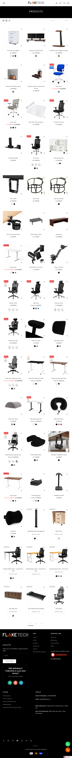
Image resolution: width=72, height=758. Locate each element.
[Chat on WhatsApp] (67, 744)
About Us (53, 637)
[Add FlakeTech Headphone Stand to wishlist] (67, 433)
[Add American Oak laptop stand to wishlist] (21, 65)
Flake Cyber (59, 608)
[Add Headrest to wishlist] (21, 510)
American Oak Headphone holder (59, 50)
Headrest (13, 531)
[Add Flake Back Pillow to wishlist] (67, 319)
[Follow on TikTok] (22, 741)
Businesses (54, 640)
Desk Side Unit (13, 608)
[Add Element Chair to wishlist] (21, 281)
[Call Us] (67, 749)
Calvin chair (13, 122)
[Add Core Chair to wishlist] (44, 136)
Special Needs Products (39, 652)
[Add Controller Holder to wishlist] (21, 136)
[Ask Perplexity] (21, 683)
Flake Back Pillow (59, 340)
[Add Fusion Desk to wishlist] (21, 474)
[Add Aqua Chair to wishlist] (67, 65)
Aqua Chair (59, 86)
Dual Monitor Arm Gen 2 (36, 267)
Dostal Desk (13, 267)
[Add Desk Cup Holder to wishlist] (67, 177)
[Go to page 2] (41, 624)
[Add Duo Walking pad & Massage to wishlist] (44, 587)
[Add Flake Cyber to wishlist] (67, 587)
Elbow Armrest (59, 267)
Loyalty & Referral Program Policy (12, 707)
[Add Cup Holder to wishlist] (44, 177)
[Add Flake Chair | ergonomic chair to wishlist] (21, 357)
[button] (68, 757)
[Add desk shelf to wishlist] (67, 213)
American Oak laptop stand (13, 86)
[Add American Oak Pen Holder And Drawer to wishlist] (44, 65)
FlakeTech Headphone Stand (59, 455)
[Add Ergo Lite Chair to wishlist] (67, 281)
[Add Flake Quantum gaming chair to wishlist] (21, 433)
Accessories (36, 646)
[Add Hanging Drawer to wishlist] (44, 474)
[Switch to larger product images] (3, 20)
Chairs (34, 640)
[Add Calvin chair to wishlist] (21, 101)
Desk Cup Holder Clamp (13, 234)
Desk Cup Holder (58, 198)
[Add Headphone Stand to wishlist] (67, 474)
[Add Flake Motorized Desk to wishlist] (44, 397)
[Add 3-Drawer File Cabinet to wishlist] (21, 29)
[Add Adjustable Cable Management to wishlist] (44, 510)
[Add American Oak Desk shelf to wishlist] (44, 29)
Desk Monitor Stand (35, 234)
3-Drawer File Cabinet (13, 50)
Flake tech (32, 749)
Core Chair (36, 158)
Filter (66, 20)
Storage (35, 643)
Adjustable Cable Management (36, 531)
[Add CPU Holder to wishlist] (21, 177)
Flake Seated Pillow (36, 455)
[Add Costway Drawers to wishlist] (67, 136)
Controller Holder (13, 158)
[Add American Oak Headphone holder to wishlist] (67, 29)
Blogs (52, 646)
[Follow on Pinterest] (13, 741)
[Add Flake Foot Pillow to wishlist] (21, 397)
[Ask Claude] (15, 683)
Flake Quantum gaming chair (13, 455)
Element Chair (13, 303)
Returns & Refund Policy (9, 701)
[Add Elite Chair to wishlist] (44, 281)
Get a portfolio (55, 643)
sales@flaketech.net (44, 699)
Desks (34, 637)
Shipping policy (7, 704)
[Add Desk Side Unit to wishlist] (21, 587)
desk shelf (59, 234)
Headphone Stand (59, 495)
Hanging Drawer (35, 495)
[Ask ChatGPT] (10, 683)
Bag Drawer (59, 531)
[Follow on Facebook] (4, 741)
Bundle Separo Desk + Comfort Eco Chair (36, 570)
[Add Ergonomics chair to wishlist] (21, 319)
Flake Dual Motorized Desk (58, 378)
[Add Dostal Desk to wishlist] (21, 246)
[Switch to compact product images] (9, 20)
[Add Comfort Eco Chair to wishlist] (67, 101)
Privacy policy (6, 696)
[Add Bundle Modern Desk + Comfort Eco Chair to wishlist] (21, 547)
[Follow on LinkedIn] (26, 741)
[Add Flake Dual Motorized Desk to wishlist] (67, 357)
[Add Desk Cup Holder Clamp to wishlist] (21, 213)
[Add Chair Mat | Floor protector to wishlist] (44, 101)
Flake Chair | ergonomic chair (13, 378)
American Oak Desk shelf (36, 50)
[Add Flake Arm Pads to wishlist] (44, 319)
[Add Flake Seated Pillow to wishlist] (44, 433)
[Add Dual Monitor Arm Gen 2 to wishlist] (44, 246)
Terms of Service (7, 698)
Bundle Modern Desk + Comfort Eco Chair (13, 570)
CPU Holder (13, 198)
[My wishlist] (64, 3)
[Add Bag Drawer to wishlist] (67, 510)
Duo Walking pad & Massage (36, 608)
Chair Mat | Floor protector (36, 122)
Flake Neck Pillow (59, 419)
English (35, 745)
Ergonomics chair (13, 340)
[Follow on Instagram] (8, 741)
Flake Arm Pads (36, 340)
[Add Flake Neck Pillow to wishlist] (67, 397)
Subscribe (9, 661)
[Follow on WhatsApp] (31, 741)
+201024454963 (51, 696)
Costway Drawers (59, 158)
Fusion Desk (13, 495)
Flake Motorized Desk (36, 419)
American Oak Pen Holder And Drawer (36, 87)
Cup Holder (36, 198)
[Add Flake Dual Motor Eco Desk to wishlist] (44, 357)
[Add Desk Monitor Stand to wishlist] (44, 213)
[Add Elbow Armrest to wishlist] (67, 246)
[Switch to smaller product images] (6, 20)
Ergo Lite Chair (59, 303)
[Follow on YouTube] (17, 741)
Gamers (35, 649)
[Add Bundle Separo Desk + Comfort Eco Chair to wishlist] (44, 547)
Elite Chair (36, 303)
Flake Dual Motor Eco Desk (36, 378)
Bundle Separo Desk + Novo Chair (59, 569)
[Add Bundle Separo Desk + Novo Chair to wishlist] (67, 547)
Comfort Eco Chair (59, 122)
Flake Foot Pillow (13, 419)
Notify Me (36, 534)
